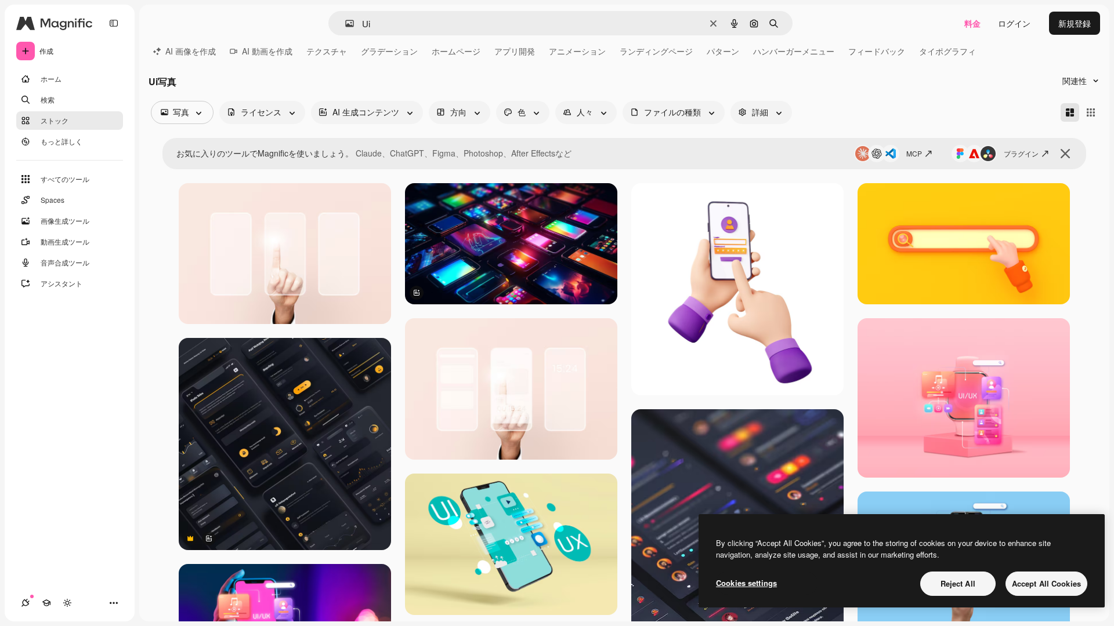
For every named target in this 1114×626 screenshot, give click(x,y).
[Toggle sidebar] (113, 23)
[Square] (1091, 112)
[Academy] (46, 603)
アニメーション (577, 51)
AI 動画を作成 (267, 51)
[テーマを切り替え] (67, 603)
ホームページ (456, 51)
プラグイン (1021, 153)
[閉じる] (1065, 154)
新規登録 (1074, 23)
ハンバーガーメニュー (793, 51)
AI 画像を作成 (190, 51)
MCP (914, 153)
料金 (972, 23)
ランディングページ (656, 51)
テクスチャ (326, 51)
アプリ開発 (514, 51)
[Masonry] (1070, 112)
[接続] (25, 603)
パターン (723, 51)
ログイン (1014, 23)
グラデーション (389, 51)
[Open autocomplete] (345, 23)
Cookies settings (746, 582)
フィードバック (876, 51)
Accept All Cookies (1046, 583)
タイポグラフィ (947, 51)
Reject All (958, 583)
